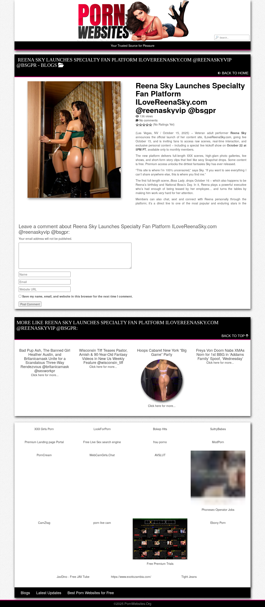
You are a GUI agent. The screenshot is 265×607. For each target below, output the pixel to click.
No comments (148, 120)
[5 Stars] (150, 124)
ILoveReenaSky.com (217, 137)
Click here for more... (45, 375)
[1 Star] (137, 124)
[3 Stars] (144, 124)
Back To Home (234, 73)
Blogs (49, 65)
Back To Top (234, 336)
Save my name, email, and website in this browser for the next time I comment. (77, 296)
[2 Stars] (140, 124)
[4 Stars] (147, 124)
